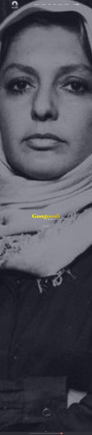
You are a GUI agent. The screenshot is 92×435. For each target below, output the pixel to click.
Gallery (60, 4)
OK (61, 433)
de (79, 4)
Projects (43, 4)
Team (54, 4)
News (49, 4)
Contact (66, 4)
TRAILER (47, 226)
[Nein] (90, 433)
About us (36, 4)
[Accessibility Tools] (74, 4)
